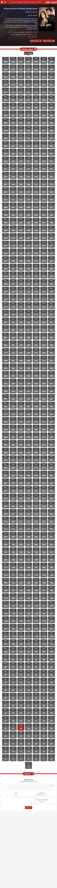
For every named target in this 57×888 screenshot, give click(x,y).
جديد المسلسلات (29, 32)
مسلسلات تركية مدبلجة (32, 34)
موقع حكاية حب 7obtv (16, 34)
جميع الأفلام (20, 2)
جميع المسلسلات (33, 2)
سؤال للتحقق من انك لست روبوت (41, 800)
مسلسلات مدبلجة (14, 2)
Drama (35, 32)
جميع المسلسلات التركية (18, 32)
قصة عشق (39, 2)
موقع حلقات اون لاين (32, 37)
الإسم (15, 793)
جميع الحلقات (26, 2)
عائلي (10, 32)
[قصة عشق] (51, 2)
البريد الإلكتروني (41, 793)
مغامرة (23, 34)
